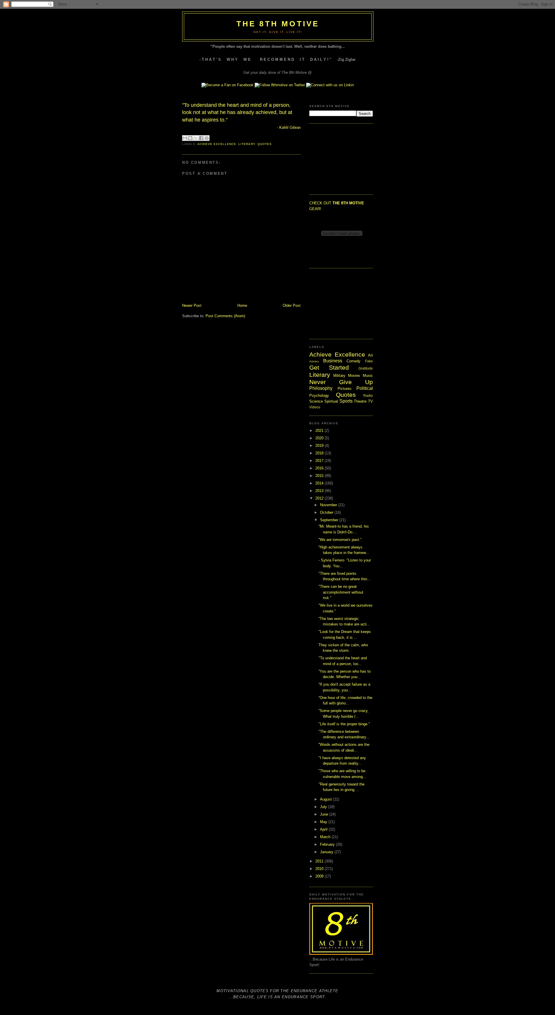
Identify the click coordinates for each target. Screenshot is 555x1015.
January (327, 852)
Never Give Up (341, 382)
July (324, 807)
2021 (320, 430)
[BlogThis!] (190, 138)
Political (364, 388)
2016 (320, 468)
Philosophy (320, 388)
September (329, 520)
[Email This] (185, 138)
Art (370, 355)
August (326, 799)
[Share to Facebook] (201, 138)
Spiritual (331, 401)
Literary (246, 144)
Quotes (265, 144)
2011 (320, 861)
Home (242, 305)
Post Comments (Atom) (225, 316)
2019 (320, 445)
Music (368, 375)
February (328, 844)
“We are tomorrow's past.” (340, 539)
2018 (320, 453)
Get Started (329, 367)
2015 (320, 475)
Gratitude (365, 368)
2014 (320, 483)
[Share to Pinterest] (207, 138)
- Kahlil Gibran (289, 127)
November (329, 505)
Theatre (360, 401)
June (324, 814)
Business (332, 360)
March (326, 837)
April (324, 829)
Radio (368, 395)
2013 (320, 491)
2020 (320, 438)
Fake (369, 361)
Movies (354, 375)
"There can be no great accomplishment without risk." (341, 592)
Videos (314, 407)
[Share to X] (196, 138)
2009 (320, 876)
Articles (314, 361)
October (327, 512)
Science (316, 401)
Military (339, 375)
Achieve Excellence (216, 144)
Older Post (292, 305)
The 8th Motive (277, 23)
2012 (320, 498)
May (324, 822)
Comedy (353, 361)
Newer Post (191, 305)
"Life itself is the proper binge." (344, 724)
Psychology (319, 395)
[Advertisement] (338, 158)
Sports (346, 401)
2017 (320, 460)
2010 (320, 869)
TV (370, 401)
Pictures (345, 388)
